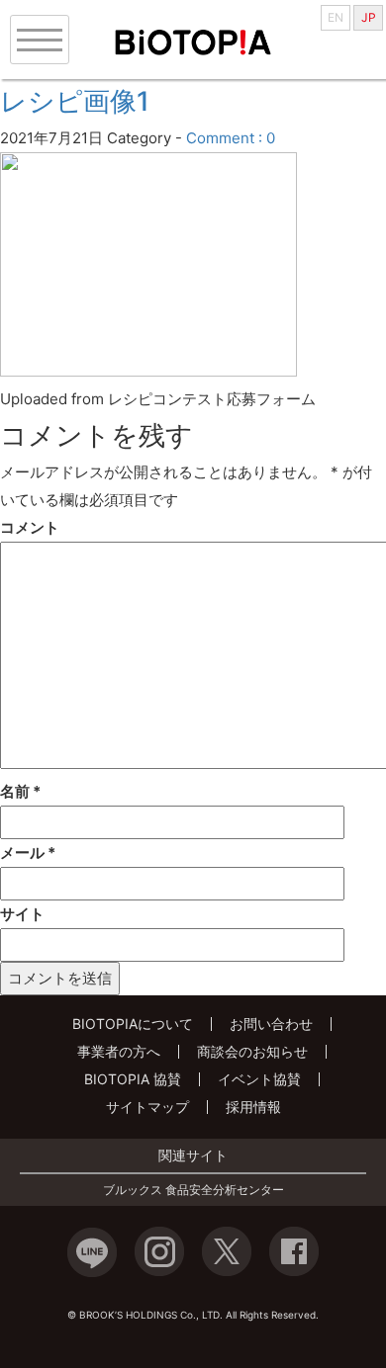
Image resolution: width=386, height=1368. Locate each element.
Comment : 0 (230, 137)
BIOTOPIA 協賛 (132, 1078)
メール (27, 852)
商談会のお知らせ (252, 1051)
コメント (29, 527)
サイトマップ (147, 1106)
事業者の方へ (118, 1051)
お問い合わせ (271, 1023)
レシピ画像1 (74, 101)
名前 (20, 791)
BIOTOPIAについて (132, 1023)
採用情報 (253, 1106)
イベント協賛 (259, 1078)
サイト (22, 913)
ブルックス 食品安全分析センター (193, 1190)
